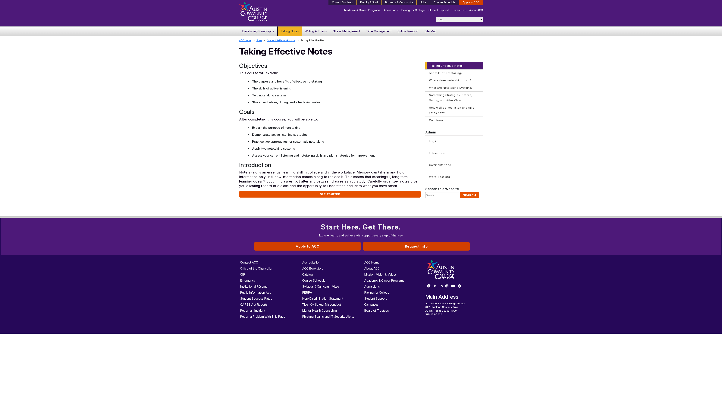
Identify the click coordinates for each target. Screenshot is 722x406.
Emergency (248, 280)
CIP (242, 274)
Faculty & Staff (369, 2)
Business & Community (399, 2)
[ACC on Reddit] (459, 286)
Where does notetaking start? (450, 80)
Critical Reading (407, 31)
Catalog (307, 274)
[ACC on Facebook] (429, 286)
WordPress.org (439, 176)
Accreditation (311, 262)
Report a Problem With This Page (262, 316)
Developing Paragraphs (258, 31)
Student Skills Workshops (281, 40)
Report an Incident (252, 310)
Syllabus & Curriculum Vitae (320, 286)
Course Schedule (444, 2)
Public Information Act (255, 292)
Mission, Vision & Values (380, 274)
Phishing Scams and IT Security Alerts (328, 316)
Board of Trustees (376, 310)
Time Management (378, 31)
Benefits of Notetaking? (446, 73)
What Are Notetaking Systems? (450, 87)
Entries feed (437, 153)
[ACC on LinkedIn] (441, 286)
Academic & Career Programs (362, 10)
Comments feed (440, 165)
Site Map (430, 31)
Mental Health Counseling (319, 310)
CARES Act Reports (254, 304)
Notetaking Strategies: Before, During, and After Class (450, 97)
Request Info (416, 246)
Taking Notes (290, 31)
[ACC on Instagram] (446, 286)
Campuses (459, 10)
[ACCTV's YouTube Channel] (453, 286)
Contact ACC (249, 262)
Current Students (342, 2)
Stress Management (346, 31)
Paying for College (413, 10)
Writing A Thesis (316, 31)
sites (259, 40)
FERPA (307, 292)
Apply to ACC (471, 2)
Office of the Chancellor (256, 268)
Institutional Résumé (254, 286)
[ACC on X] (435, 286)
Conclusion (437, 120)
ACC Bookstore (312, 268)
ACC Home (245, 40)
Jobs (423, 2)
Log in (433, 141)
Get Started (330, 194)
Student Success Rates (256, 298)
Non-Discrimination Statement (322, 298)
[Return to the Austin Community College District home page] (268, 12)
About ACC (476, 10)
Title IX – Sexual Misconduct (321, 304)
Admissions (391, 10)
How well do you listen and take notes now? (452, 110)
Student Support (438, 10)
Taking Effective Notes (446, 65)
